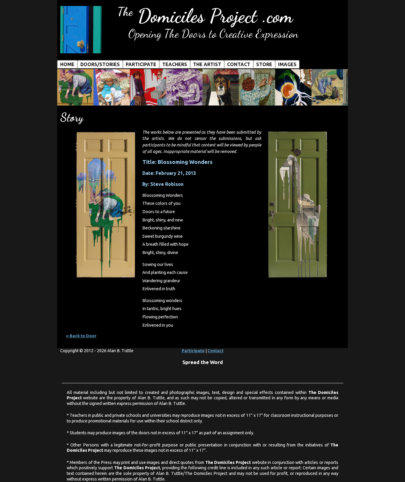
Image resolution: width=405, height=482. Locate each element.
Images (287, 64)
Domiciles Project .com (205, 15)
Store (264, 64)
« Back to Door (81, 335)
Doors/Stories (100, 64)
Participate (141, 64)
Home (67, 64)
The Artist (207, 64)
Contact (238, 64)
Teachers (174, 64)
